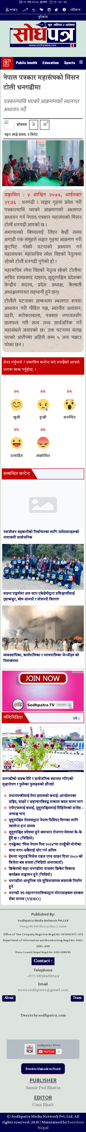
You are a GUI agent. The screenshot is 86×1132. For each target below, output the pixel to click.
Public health (26, 63)
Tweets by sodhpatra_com (43, 1015)
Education (51, 63)
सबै (75, 718)
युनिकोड (43, 17)
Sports (69, 63)
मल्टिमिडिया (12, 718)
